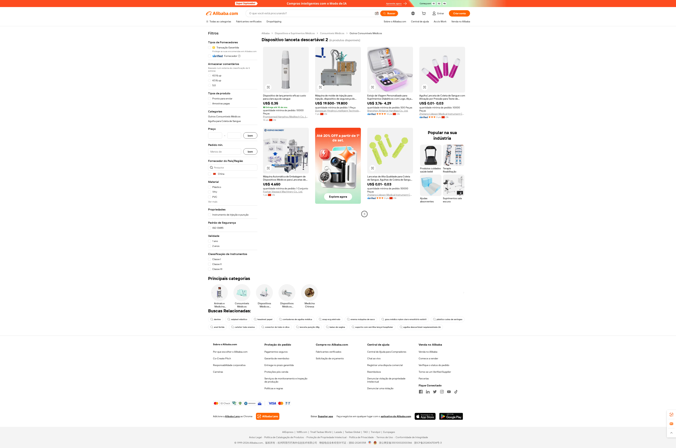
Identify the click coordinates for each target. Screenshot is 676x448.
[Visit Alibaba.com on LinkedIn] (428, 392)
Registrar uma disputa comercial (385, 365)
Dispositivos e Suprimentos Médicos (295, 33)
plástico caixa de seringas (449, 319)
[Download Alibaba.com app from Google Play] (451, 416)
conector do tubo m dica (277, 327)
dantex (217, 319)
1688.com (301, 432)
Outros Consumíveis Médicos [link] (366, 33)
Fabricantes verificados (328, 351)
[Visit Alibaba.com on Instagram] (442, 392)
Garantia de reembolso (276, 358)
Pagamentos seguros (276, 351)
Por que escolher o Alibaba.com (230, 351)
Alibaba (266, 33)
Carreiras (218, 371)
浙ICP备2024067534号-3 (428, 442)
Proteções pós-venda (276, 371)
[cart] (424, 13)
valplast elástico (239, 319)
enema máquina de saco (362, 319)
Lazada (338, 432)
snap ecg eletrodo (331, 319)
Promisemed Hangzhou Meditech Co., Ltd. (286, 116)
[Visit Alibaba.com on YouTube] (449, 392)
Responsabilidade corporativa (229, 365)
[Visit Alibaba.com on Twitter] (435, 392)
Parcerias (424, 378)
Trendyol (375, 432)
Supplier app (325, 416)
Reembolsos (374, 371)
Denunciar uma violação (380, 388)
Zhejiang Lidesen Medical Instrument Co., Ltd (442, 113)
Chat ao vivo (374, 358)
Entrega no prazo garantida (279, 365)
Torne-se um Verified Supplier (435, 371)
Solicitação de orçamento (330, 358)
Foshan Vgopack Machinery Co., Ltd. (283, 191)
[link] (671, 414)
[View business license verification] (369, 442)
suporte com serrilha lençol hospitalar (374, 327)
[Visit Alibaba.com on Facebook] (421, 392)
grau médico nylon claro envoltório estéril (405, 319)
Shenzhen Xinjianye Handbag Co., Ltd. (387, 110)
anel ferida (219, 327)
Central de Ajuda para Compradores (386, 351)
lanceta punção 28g (309, 327)
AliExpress (287, 432)
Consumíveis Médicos (332, 33)
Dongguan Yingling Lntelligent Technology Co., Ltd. (338, 110)
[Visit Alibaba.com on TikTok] (456, 392)
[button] (377, 13)
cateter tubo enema (245, 327)
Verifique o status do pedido (434, 365)
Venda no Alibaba (428, 351)
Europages (389, 432)
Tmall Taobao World (320, 432)
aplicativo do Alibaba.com (396, 416)
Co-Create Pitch (222, 358)
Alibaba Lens (232, 416)
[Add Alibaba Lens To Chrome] (267, 416)
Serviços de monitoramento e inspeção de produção (285, 380)
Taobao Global (352, 432)
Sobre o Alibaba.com (225, 344)
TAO (365, 432)
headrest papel (264, 319)
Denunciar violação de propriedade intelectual (386, 380)
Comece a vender (428, 358)
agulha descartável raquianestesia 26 (422, 327)
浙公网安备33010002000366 (395, 442)
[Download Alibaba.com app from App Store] (425, 416)
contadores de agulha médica (297, 319)
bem (250, 135)
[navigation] (232, 151)
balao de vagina (337, 327)
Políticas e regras (273, 388)
